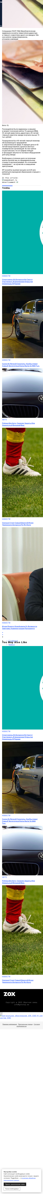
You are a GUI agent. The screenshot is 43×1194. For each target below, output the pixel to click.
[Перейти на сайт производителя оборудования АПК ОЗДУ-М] (21, 1018)
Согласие (37, 1024)
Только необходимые (12, 1189)
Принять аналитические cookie (15, 1184)
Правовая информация (10, 1024)
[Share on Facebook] (23, 632)
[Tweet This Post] (23, 634)
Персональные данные (25, 1024)
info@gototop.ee (22, 1026)
